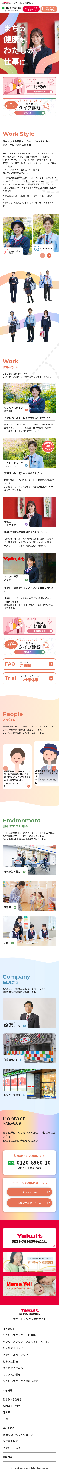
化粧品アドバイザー (14, 1348)
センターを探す (11, 1448)
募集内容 (7, 1457)
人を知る (7, 1390)
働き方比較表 (10, 1361)
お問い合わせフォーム (29, 1202)
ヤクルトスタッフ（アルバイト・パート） (27, 1342)
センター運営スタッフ (15, 1355)
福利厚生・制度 (11, 1406)
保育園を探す (10, 1441)
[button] (49, 255)
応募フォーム (29, 1191)
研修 (5, 1419)
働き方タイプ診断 (13, 1368)
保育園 (6, 1412)
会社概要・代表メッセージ (18, 1434)
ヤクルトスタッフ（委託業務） (20, 1335)
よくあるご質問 (11, 1374)
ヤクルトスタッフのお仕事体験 (20, 1381)
